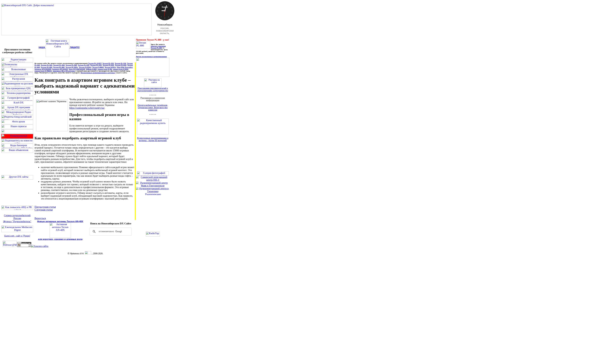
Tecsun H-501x (110, 67)
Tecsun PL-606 (120, 65)
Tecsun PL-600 (108, 65)
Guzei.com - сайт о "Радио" (17, 236)
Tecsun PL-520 (96, 65)
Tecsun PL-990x (72, 67)
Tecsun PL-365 (46, 65)
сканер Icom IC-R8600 (43, 71)
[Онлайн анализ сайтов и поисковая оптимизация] (39, 246)
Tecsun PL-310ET (94, 63)
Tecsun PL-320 (108, 63)
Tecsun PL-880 (59, 67)
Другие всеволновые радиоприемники (151, 56)
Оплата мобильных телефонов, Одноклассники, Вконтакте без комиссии (153, 107)
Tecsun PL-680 (46, 67)
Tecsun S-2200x (85, 67)
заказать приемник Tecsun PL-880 (158, 47)
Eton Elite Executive (125, 67)
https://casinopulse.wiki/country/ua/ (86, 108)
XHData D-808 (91, 69)
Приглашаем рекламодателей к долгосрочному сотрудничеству (152, 89)
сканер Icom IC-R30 (120, 69)
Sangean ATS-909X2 (60, 69)
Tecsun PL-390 (83, 65)
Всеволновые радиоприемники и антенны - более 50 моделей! (152, 139)
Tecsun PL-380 (71, 65)
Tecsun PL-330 (120, 63)
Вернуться (40, 218)
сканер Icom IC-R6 (105, 69)
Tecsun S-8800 (98, 67)
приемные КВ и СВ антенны (64, 71)
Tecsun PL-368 (59, 65)
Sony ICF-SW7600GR (77, 69)
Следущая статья (44, 209)
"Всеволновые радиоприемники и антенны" (98, 73)
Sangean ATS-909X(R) (43, 69)
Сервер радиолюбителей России (17, 217)
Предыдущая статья (45, 207)
